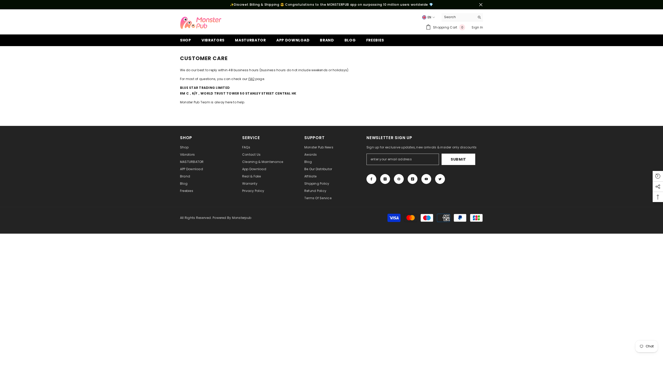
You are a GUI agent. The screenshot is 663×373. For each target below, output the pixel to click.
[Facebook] (371, 179)
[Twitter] (440, 179)
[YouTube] (426, 179)
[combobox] (458, 17)
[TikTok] (412, 179)
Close (481, 5)
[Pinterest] (399, 179)
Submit (458, 159)
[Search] (462, 17)
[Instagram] (385, 179)
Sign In (477, 27)
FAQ (251, 79)
